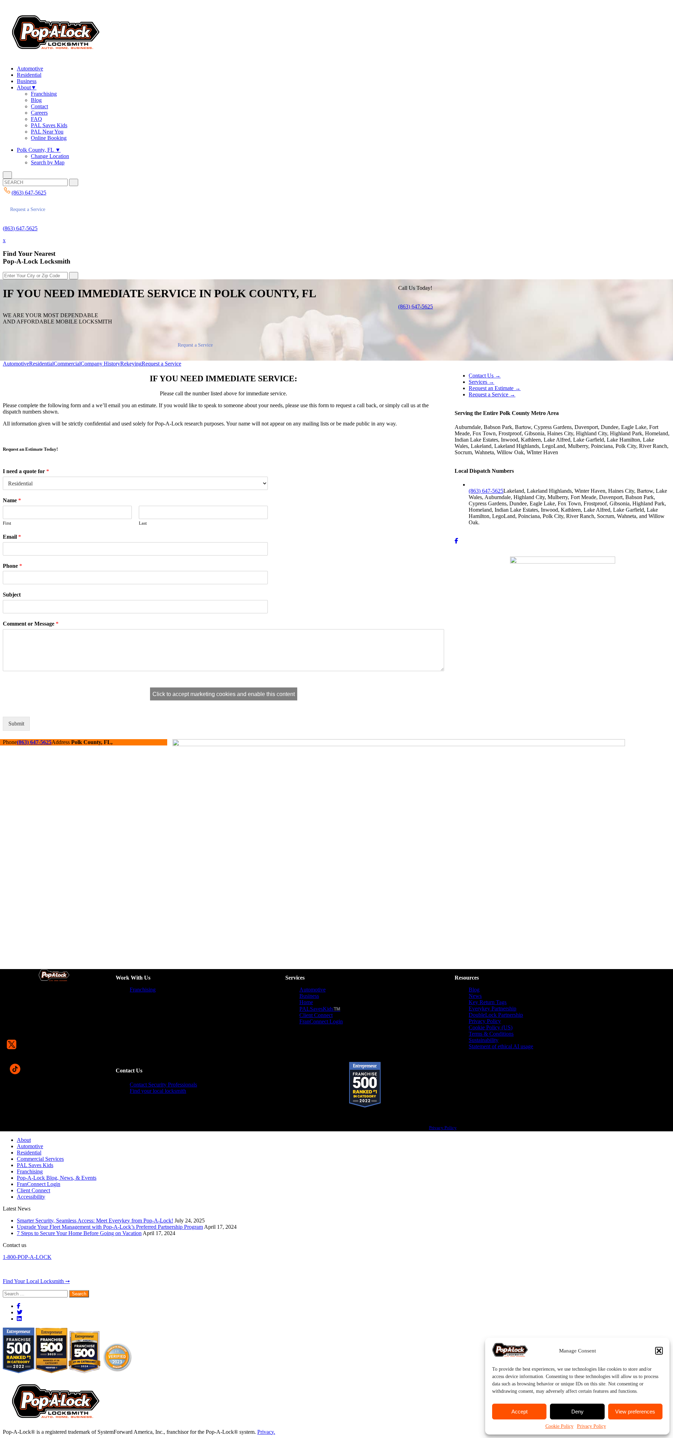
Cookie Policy (559, 1426)
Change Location (50, 156)
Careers (39, 113)
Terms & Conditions (491, 1034)
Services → (481, 382)
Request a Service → (492, 394)
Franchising (44, 94)
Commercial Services (40, 1159)
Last (143, 523)
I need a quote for (26, 471)
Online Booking (49, 138)
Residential (29, 75)
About (26, 87)
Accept (519, 1412)
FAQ (36, 119)
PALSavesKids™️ (319, 1009)
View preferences (635, 1412)
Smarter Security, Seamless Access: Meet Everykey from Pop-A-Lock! (95, 1221)
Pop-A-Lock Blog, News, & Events (56, 1178)
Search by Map (47, 162)
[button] (658, 1350)
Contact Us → (485, 376)
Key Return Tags (488, 1002)
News (475, 996)
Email (12, 537)
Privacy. (266, 1432)
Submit (16, 724)
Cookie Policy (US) (490, 1027)
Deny (577, 1412)
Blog (36, 100)
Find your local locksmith (158, 1091)
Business (26, 81)
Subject (12, 595)
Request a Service (27, 209)
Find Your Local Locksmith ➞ (36, 1281)
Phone (12, 566)
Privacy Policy (591, 1426)
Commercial (67, 364)
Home (306, 1002)
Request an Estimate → (495, 388)
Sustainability (483, 1040)
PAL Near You (47, 132)
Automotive (30, 68)
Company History (100, 364)
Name (12, 500)
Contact (39, 106)
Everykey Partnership (492, 1008)
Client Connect (316, 1015)
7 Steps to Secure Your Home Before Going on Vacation (79, 1233)
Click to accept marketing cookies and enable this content (223, 694)
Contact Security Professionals (163, 1085)
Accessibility (31, 1197)
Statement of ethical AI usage (501, 1046)
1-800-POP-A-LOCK (27, 1257)
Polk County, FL (39, 150)
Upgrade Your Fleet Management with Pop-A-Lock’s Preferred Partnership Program (110, 1227)
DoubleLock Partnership (496, 1015)
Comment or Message (31, 624)
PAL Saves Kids (49, 125)
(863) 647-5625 (20, 228)
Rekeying (131, 364)
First (7, 523)
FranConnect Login (321, 1021)
